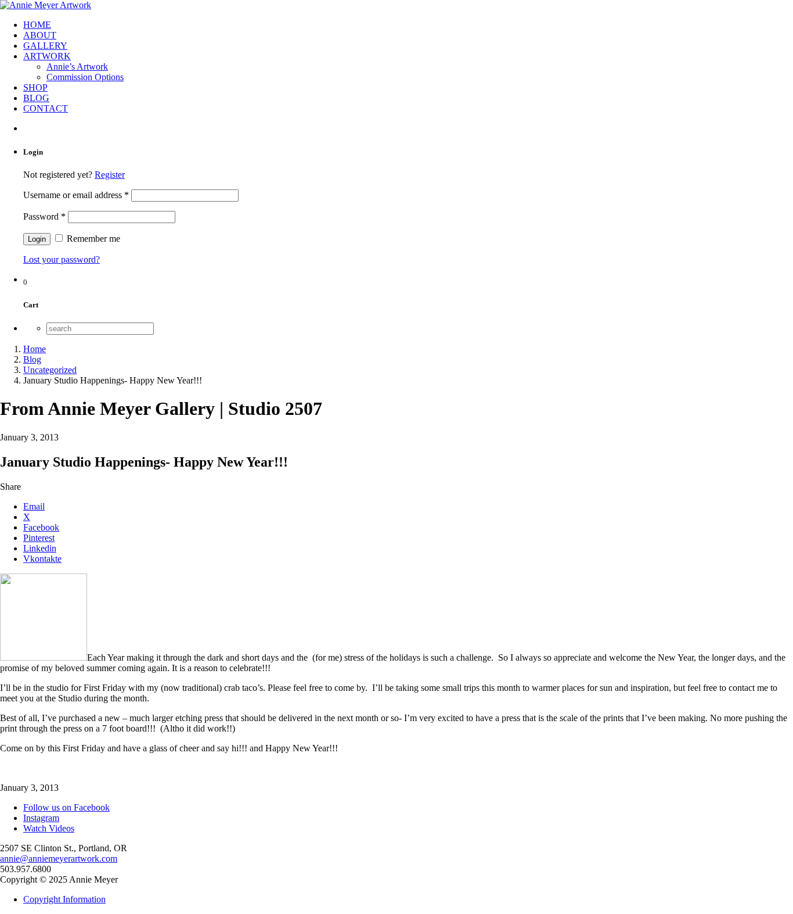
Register (110, 175)
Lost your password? (61, 259)
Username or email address (76, 195)
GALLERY (45, 46)
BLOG (36, 98)
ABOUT (39, 35)
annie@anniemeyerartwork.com (58, 858)
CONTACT (45, 108)
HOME (37, 25)
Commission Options (85, 77)
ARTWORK (47, 56)
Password (44, 216)
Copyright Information (64, 899)
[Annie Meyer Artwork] (45, 5)
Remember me (92, 238)
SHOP (35, 87)
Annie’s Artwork (77, 66)
